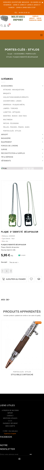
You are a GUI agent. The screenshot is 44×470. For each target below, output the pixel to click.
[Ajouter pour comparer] (39, 279)
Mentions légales (10, 418)
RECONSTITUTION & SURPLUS (13, 153)
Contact (10, 415)
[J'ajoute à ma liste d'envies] (31, 279)
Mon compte (10, 426)
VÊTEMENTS (6, 161)
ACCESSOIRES (7, 86)
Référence (5, 236)
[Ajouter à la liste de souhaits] (12, 345)
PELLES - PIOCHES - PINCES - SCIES (16, 127)
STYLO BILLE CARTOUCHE (22, 375)
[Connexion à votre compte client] (5, 26)
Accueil (9, 54)
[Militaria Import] (22, 18)
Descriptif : (4, 262)
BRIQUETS (7, 93)
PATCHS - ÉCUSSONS (11, 123)
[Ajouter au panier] (19, 345)
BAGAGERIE (6, 138)
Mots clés (5, 241)
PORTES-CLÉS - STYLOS (12, 131)
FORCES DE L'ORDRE (9, 146)
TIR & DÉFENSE (7, 157)
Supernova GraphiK (10, 433)
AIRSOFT (4, 134)
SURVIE (4, 149)
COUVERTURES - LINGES (12, 101)
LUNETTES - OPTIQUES (11, 112)
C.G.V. (10, 421)
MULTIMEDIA (7, 119)
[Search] (2, 26)
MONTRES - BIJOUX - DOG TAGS (15, 116)
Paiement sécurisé (10, 423)
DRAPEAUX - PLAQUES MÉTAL (14, 104)
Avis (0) (5, 300)
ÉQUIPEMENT (6, 142)
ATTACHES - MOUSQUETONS (13, 90)
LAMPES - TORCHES (10, 108)
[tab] (22, 299)
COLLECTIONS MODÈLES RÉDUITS (15, 97)
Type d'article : (6, 238)
